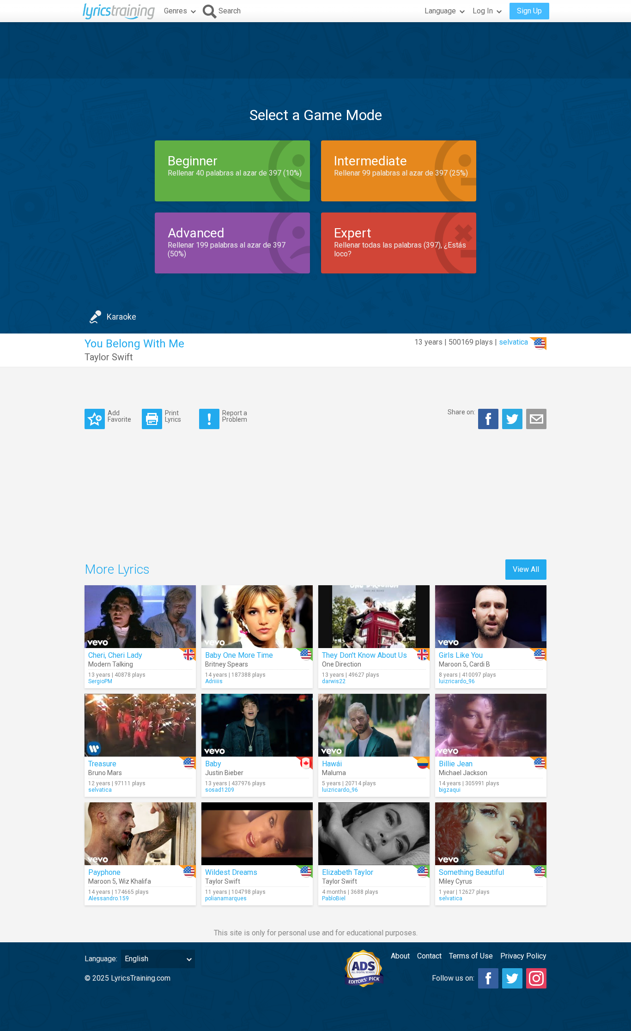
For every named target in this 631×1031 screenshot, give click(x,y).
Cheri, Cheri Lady (115, 655)
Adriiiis (214, 681)
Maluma (334, 772)
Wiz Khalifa (135, 881)
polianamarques (226, 898)
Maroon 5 (453, 664)
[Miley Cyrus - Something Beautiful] (490, 833)
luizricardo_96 (457, 681)
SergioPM (100, 681)
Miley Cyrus (455, 881)
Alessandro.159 (108, 898)
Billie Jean (456, 763)
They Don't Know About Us (364, 655)
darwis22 (334, 681)
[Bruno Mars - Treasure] (140, 725)
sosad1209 (219, 790)
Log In (483, 10)
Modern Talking (110, 664)
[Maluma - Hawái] (374, 725)
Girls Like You (461, 655)
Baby (213, 763)
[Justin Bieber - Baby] (257, 725)
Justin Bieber (224, 772)
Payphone (104, 872)
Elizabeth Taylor (347, 872)
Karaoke (121, 316)
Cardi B (479, 664)
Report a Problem (234, 416)
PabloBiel (334, 898)
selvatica (513, 342)
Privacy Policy (523, 956)
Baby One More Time (239, 655)
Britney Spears (226, 664)
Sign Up (529, 10)
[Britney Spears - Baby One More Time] (257, 616)
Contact (429, 956)
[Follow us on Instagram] (536, 978)
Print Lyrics (173, 416)
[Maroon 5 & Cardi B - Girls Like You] (490, 616)
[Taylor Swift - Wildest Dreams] (257, 833)
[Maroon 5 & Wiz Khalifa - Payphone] (140, 833)
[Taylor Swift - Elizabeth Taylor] (374, 833)
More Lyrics (117, 569)
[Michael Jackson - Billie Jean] (490, 725)
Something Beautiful (471, 872)
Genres (175, 10)
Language (440, 10)
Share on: (461, 412)
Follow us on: (453, 978)
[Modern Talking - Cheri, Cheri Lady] (140, 616)
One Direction (341, 664)
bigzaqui (450, 790)
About (400, 956)
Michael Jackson (463, 772)
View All (526, 569)
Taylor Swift (109, 357)
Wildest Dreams (231, 872)
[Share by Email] (536, 419)
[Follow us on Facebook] (488, 978)
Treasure (102, 763)
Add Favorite (119, 416)
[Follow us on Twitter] (512, 978)
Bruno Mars (105, 772)
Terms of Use (471, 956)
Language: (101, 958)
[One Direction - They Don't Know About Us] (374, 616)
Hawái (332, 763)
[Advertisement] (315, 50)
